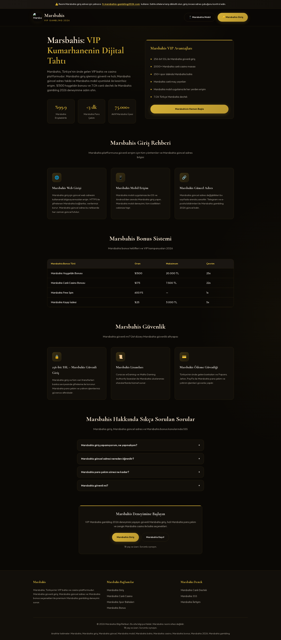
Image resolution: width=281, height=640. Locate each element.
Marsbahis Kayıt (155, 537)
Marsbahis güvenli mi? (140, 485)
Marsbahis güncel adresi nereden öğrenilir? (140, 458)
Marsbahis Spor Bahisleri (120, 602)
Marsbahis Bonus (116, 607)
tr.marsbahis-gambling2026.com (121, 4)
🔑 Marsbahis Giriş (232, 17)
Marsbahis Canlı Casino (120, 596)
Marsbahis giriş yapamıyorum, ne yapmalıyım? (140, 445)
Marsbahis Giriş (125, 537)
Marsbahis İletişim (191, 602)
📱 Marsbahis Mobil (200, 17)
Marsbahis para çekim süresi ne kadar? (140, 472)
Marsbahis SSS (189, 596)
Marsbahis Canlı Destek (194, 590)
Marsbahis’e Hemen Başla (189, 108)
